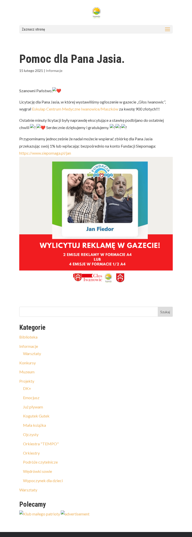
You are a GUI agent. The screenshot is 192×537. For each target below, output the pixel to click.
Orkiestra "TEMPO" (41, 443)
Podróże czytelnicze (40, 462)
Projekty (26, 381)
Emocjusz (31, 397)
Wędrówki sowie (37, 471)
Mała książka (34, 425)
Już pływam (33, 406)
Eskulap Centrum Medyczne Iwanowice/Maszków (75, 108)
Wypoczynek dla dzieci (43, 480)
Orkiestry (31, 453)
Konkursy (27, 362)
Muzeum (26, 371)
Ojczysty (30, 434)
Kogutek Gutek (36, 415)
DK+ (27, 388)
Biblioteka (28, 337)
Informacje (54, 70)
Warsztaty (32, 353)
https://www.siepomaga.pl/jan (45, 153)
